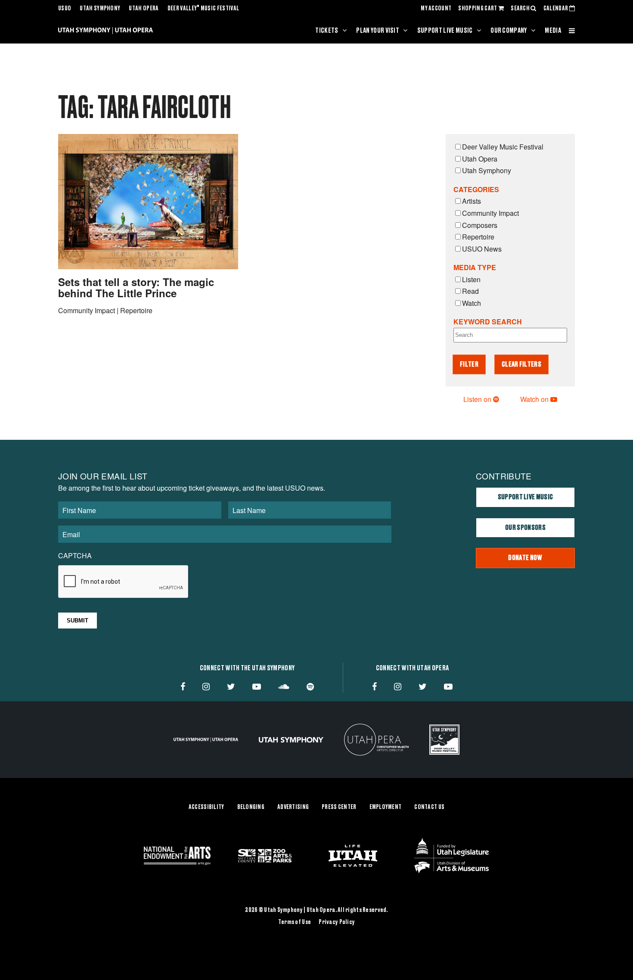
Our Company (508, 30)
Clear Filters (521, 364)
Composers (479, 225)
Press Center (339, 807)
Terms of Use (294, 922)
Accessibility (206, 807)
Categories (476, 189)
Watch (471, 303)
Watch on (535, 399)
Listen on (478, 399)
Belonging (251, 807)
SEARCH (521, 9)
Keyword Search (487, 322)
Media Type (474, 267)
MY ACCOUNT (436, 9)
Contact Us (429, 807)
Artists (471, 201)
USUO (64, 9)
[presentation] (123, 582)
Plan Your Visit (377, 30)
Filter (469, 364)
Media (553, 30)
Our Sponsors (525, 527)
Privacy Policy (337, 922)
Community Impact (490, 213)
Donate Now (525, 557)
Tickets (326, 30)
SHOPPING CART (478, 9)
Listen (471, 279)
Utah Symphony (100, 9)
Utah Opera (143, 9)
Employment (385, 807)
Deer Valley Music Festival (203, 9)
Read (470, 291)
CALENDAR (556, 9)
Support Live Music (445, 30)
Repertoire (478, 237)
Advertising (293, 807)
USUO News (482, 249)
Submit (77, 620)
